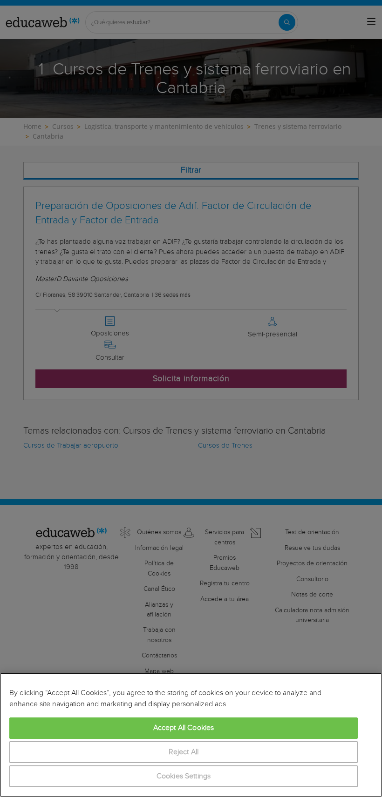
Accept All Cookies (183, 727)
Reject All (184, 752)
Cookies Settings (184, 776)
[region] (191, 735)
